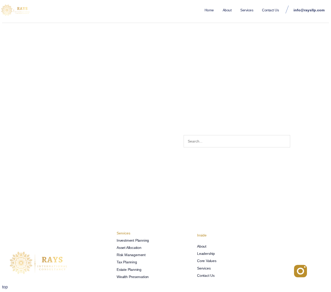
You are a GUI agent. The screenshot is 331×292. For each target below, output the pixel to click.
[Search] (296, 141)
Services (246, 10)
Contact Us (270, 10)
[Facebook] (285, 271)
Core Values (206, 261)
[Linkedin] (270, 271)
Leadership (206, 253)
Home (209, 10)
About (227, 10)
